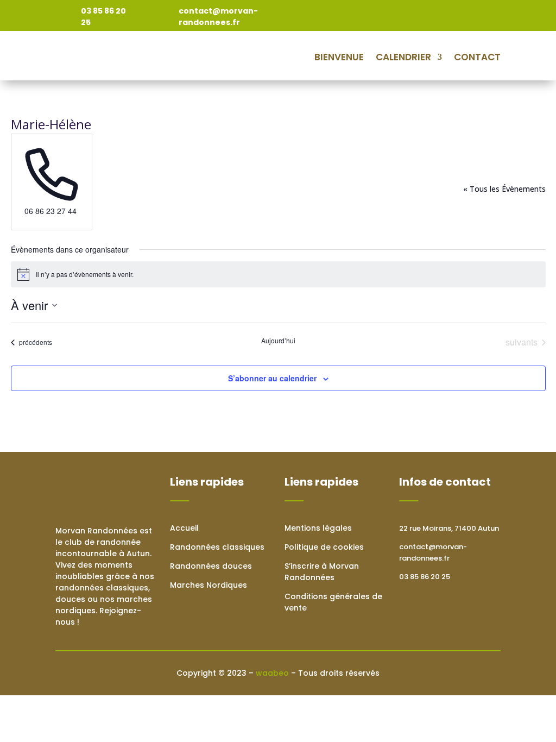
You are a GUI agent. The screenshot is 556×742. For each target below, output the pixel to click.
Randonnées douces (211, 566)
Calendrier (403, 57)
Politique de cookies (324, 547)
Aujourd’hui (278, 340)
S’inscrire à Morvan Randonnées (322, 572)
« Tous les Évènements (504, 189)
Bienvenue (339, 57)
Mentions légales (318, 528)
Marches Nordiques (208, 585)
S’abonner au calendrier (272, 378)
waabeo (272, 673)
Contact (477, 57)
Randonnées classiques (217, 547)
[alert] (278, 274)
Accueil (184, 528)
